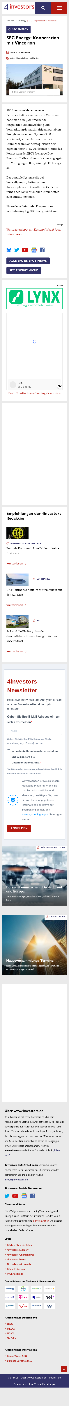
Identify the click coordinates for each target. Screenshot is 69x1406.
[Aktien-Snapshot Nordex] (10, 1306)
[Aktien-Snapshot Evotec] (36, 1297)
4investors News (16, 1259)
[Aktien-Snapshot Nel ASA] (49, 1297)
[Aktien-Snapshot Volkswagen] (49, 1306)
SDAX (10, 1333)
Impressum (55, 1377)
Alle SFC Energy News (28, 261)
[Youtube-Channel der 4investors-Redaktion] (25, 250)
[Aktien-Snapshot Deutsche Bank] (10, 1297)
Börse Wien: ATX (17, 1356)
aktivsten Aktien (41, 1220)
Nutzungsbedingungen (35, 814)
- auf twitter (34, 58)
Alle (59, 8)
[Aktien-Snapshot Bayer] (23, 1289)
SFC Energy (22, 20)
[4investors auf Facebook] (42, 250)
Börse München (16, 1269)
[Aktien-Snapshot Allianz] (10, 1289)
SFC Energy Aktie (23, 270)
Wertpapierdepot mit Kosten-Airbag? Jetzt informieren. (33, 232)
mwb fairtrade (15, 1273)
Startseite (13, 1377)
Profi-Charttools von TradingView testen (34, 393)
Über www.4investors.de (33, 1377)
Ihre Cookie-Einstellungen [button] (42, 1384)
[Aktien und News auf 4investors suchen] (43, 8)
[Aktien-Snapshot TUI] (23, 1306)
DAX (10, 1324)
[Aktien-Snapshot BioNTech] (36, 1289)
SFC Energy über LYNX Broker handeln (35, 305)
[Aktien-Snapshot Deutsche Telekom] (23, 1297)
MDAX (11, 1328)
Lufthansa (43, 579)
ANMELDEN (19, 828)
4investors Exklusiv (18, 1250)
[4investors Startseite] (19, 7)
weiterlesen (14, 563)
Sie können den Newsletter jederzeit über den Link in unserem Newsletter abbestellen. (34, 771)
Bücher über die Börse (20, 1245)
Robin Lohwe (22, 58)
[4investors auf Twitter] (16, 250)
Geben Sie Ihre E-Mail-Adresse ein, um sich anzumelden (33, 719)
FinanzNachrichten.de (19, 1264)
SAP (39, 620)
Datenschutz (19, 1384)
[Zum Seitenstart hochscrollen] (64, 1369)
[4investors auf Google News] (34, 250)
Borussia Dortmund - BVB (25, 543)
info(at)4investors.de (16, 1179)
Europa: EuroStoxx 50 (19, 1360)
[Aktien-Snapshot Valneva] (36, 1306)
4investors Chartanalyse (20, 1254)
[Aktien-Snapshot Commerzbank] (49, 1289)
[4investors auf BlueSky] (8, 250)
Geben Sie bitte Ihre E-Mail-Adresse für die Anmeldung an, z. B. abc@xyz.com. (29, 741)
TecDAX (12, 1338)
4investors (10, 20)
